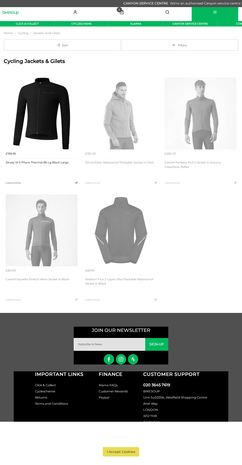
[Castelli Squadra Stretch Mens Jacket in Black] (42, 230)
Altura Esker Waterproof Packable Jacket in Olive (119, 162)
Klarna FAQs (108, 385)
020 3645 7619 (156, 385)
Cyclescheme (45, 391)
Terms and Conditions (51, 403)
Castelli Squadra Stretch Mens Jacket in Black (37, 279)
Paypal (104, 397)
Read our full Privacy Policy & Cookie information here (121, 440)
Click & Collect (45, 385)
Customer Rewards (113, 391)
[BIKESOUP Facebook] (109, 359)
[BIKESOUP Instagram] (121, 359)
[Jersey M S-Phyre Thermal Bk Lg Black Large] (42, 113)
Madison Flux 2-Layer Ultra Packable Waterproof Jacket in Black (119, 281)
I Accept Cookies (121, 452)
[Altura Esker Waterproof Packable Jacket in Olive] (121, 113)
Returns (41, 397)
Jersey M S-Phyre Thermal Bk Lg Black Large (37, 162)
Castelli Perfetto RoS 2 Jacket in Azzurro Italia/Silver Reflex (192, 165)
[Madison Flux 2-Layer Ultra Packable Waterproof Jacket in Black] (121, 230)
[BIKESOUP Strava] (133, 359)
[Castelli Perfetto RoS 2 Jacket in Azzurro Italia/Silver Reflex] (200, 113)
